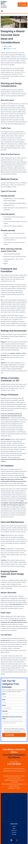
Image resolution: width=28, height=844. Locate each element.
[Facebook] (11, 840)
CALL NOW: (22, 4)
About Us (14, 830)
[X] (14, 840)
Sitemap (14, 834)
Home (14, 826)
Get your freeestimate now (9, 735)
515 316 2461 (14, 764)
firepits (3, 111)
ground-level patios (20, 56)
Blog (14, 828)
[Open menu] (2, 11)
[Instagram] (17, 840)
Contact (14, 832)
